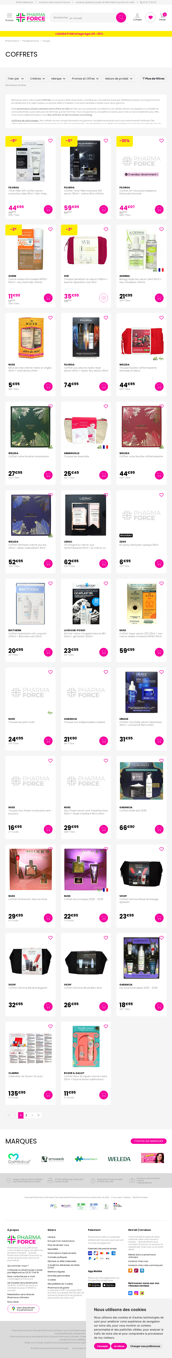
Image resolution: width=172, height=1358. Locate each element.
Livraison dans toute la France (54, 2)
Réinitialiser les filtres (15, 85)
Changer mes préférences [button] (145, 1346)
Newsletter (53, 1249)
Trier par (14, 79)
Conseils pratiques (57, 1257)
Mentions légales (56, 1271)
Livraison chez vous (138, 1261)
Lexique (51, 1237)
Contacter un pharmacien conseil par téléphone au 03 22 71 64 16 (24, 1271)
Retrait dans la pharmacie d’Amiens (142, 1255)
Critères (35, 79)
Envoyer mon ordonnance (61, 1241)
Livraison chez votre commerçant (145, 1265)
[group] (19, 1159)
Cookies (52, 1279)
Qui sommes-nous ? (18, 1265)
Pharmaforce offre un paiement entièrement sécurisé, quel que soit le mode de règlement (105, 1240)
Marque (56, 79)
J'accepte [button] (102, 1346)
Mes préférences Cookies (60, 1284)
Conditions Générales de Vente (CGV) (63, 1266)
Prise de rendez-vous (58, 1245)
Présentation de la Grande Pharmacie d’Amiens (20, 1296)
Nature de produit (116, 79)
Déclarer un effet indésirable (62, 1261)
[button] (9, 17)
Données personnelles (59, 1275)
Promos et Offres (83, 79)
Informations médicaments (62, 1253)
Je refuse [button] (119, 1346)
